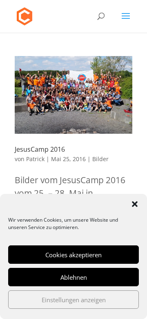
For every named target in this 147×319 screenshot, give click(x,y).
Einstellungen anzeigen (74, 300)
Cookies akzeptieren (73, 255)
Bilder (100, 159)
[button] (135, 204)
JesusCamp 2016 (40, 149)
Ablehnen (73, 277)
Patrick (35, 159)
